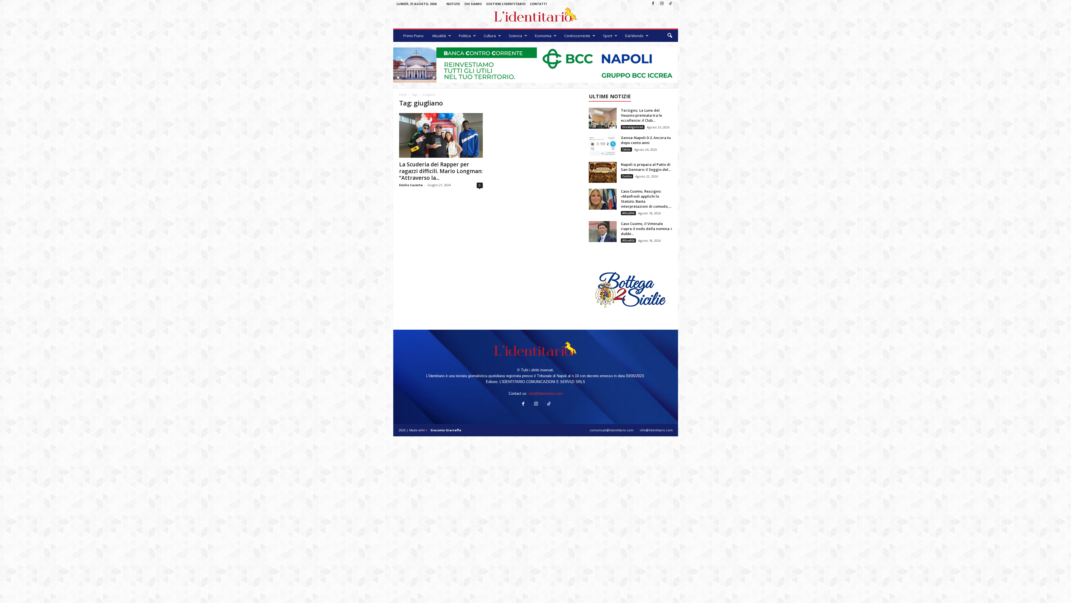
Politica (465, 35)
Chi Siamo (473, 4)
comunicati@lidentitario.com (611, 430)
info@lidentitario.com (546, 393)
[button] (670, 36)
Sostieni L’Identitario (505, 4)
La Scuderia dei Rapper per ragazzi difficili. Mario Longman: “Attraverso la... (441, 171)
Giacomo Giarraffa (445, 430)
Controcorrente (577, 35)
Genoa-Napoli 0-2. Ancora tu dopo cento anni (646, 140)
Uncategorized (632, 127)
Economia (543, 35)
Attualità (439, 35)
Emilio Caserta (411, 185)
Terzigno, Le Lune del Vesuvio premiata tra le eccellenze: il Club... (641, 115)
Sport (607, 35)
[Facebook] (653, 4)
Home (403, 95)
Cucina (627, 176)
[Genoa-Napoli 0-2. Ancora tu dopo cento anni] (603, 145)
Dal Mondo (634, 35)
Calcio (626, 149)
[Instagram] (661, 4)
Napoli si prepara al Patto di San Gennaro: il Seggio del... (646, 167)
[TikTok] (670, 4)
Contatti (538, 4)
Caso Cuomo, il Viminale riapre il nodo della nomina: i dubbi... (646, 228)
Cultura (490, 35)
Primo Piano (413, 35)
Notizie (453, 4)
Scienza (515, 35)
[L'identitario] (535, 17)
